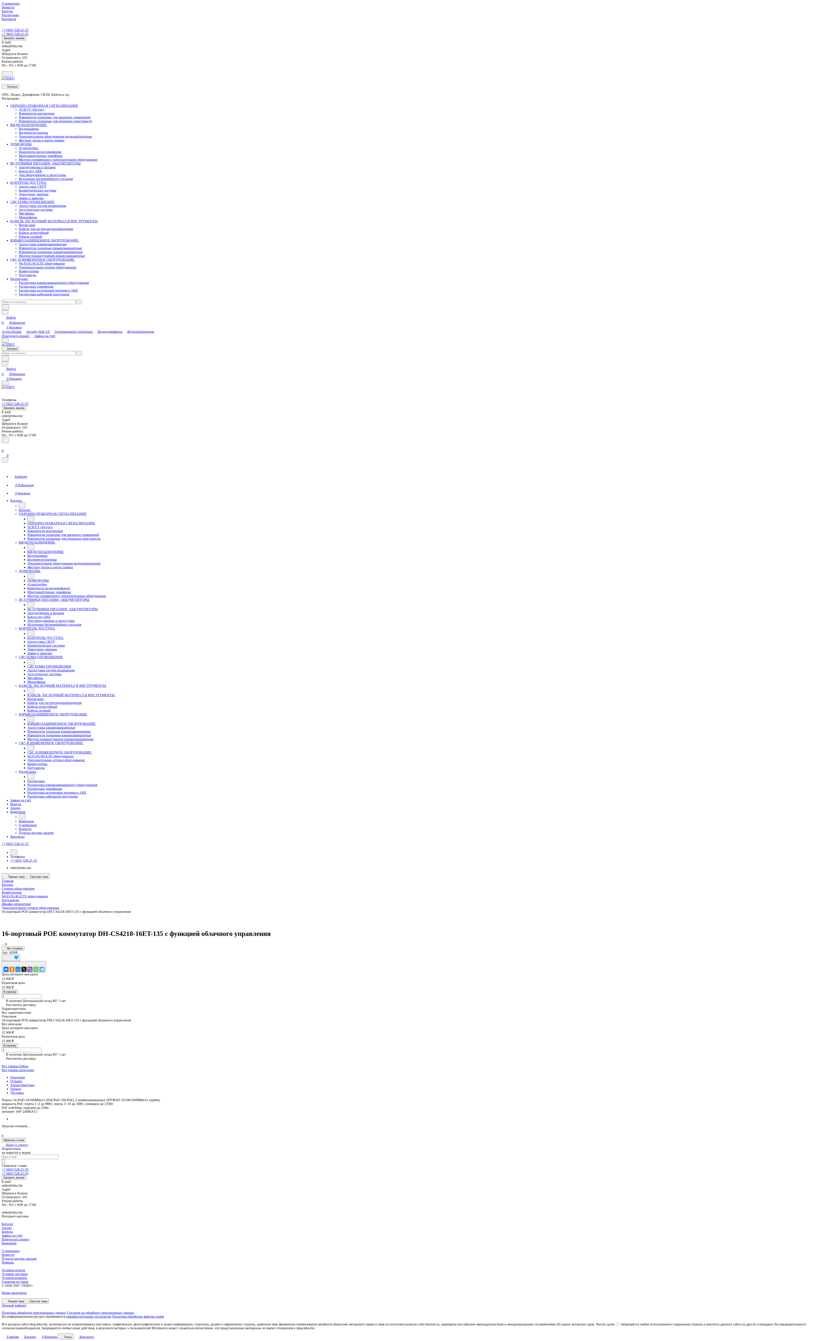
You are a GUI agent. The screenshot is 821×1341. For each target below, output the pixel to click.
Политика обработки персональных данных (34, 1312)
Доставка (17, 1093)
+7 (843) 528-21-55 (15, 30)
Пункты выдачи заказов (19, 1258)
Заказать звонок (13, 38)
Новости (8, 1255)
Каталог (7, 1224)
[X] (24, 969)
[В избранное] (11, 957)
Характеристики (22, 1085)
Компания (9, 1243)
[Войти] (4, 445)
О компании (11, 1251)
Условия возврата (14, 1278)
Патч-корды (10, 900)
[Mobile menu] (5, 383)
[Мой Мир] (18, 969)
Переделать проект (16, 336)
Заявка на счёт (45, 336)
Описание (17, 1077)
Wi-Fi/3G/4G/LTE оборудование (25, 896)
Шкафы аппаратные (16, 904)
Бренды (7, 1231)
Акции (7, 1228)
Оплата (15, 1089)
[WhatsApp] (35, 969)
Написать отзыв (13, 1140)
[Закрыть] (5, 459)
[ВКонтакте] (6, 969)
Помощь (8, 1262)
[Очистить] (79, 302)
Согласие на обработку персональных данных (100, 1312)
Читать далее (605, 1324)
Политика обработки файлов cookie (138, 1316)
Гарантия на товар (15, 1281)
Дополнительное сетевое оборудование (30, 908)
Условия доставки (15, 1274)
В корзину (9, 991)
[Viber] (29, 969)
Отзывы (16, 1081)
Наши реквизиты (14, 1293)
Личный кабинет (14, 1305)
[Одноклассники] (12, 969)
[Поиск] (5, 440)
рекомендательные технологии (88, 1316)
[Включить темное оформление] (7, 74)
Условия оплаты (13, 1270)
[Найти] (5, 307)
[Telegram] (41, 969)
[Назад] (22, 505)
